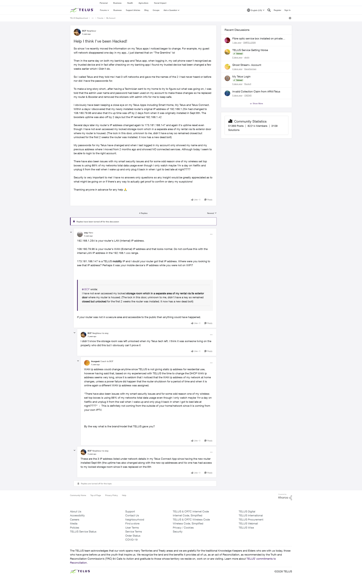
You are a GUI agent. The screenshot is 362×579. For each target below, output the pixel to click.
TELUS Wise (246, 527)
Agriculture (143, 3)
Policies (74, 527)
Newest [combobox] (212, 213)
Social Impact (160, 3)
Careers (74, 519)
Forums (100, 18)
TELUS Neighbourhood (79, 18)
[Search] (269, 10)
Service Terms (133, 531)
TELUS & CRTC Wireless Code (191, 519)
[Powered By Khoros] (285, 497)
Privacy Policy (111, 495)
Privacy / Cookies (183, 527)
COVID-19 (131, 539)
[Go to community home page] (82, 10)
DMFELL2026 (249, 42)
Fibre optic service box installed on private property (257, 38)
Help (124, 495)
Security (178, 531)
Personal (104, 3)
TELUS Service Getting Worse (250, 50)
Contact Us (132, 515)
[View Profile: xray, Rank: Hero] (80, 234)
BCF (84, 31)
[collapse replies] (71, 232)
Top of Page (95, 495)
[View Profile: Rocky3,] (227, 78)
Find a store (132, 523)
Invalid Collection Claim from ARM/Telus (256, 91)
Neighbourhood (134, 519)
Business (117, 3)
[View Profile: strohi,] (227, 52)
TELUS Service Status (83, 531)
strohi (246, 57)
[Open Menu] (290, 18)
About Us (75, 511)
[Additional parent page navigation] (92, 18)
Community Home (78, 495)
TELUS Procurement (251, 519)
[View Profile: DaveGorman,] (227, 67)
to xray (105, 333)
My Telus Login (241, 76)
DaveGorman (250, 69)
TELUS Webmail (248, 523)
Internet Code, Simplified (187, 515)
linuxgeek (95, 361)
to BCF (110, 361)
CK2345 (248, 95)
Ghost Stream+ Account (246, 64)
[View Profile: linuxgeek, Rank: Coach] (87, 363)
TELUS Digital (247, 511)
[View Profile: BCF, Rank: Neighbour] (77, 32)
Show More (258, 103)
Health (130, 3)
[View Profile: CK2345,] (227, 93)
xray (86, 232)
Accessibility (77, 515)
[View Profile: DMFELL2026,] (227, 40)
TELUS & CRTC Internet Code (191, 511)
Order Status (132, 535)
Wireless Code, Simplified (188, 523)
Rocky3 (247, 84)
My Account (110, 18)
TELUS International (251, 515)
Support (130, 511)
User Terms (132, 527)
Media (73, 523)
